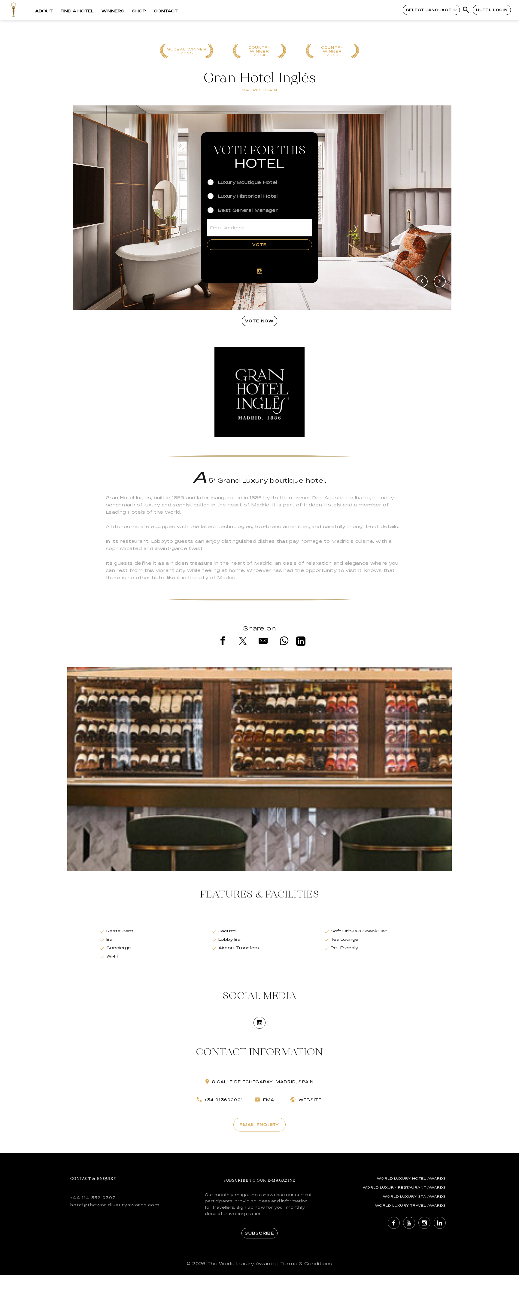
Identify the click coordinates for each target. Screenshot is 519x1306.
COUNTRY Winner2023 (332, 51)
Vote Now (259, 321)
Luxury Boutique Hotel (247, 182)
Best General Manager (248, 209)
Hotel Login (492, 10)
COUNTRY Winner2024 (259, 51)
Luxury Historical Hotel (248, 196)
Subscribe (259, 1233)
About (44, 10)
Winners (113, 10)
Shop (139, 10)
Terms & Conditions (306, 1263)
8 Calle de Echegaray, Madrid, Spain (263, 1082)
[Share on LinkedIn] (300, 642)
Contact (166, 10)
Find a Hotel (77, 10)
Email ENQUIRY (259, 1124)
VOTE (259, 244)
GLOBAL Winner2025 (186, 51)
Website (310, 1100)
